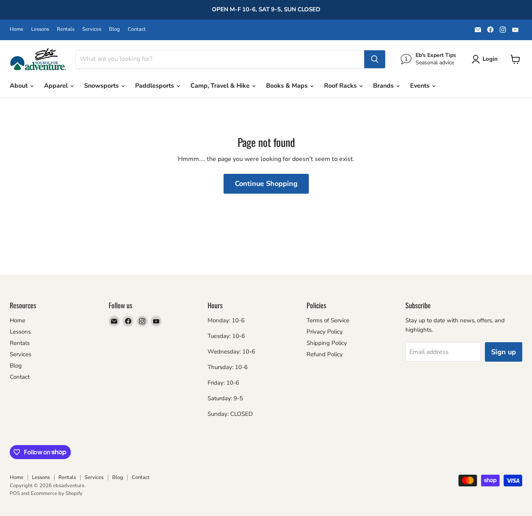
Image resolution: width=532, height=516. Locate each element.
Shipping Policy (327, 343)
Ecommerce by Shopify (57, 493)
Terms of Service (328, 320)
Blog (114, 29)
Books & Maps (287, 85)
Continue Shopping (266, 183)
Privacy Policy (325, 332)
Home (16, 29)
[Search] (374, 59)
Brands (384, 85)
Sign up (503, 352)
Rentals (65, 29)
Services (91, 29)
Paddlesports (155, 85)
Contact (137, 29)
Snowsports (102, 85)
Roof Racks (341, 85)
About (19, 85)
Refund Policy (325, 354)
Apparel (56, 85)
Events (420, 85)
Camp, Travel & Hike (220, 85)
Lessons (40, 29)
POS (15, 493)
